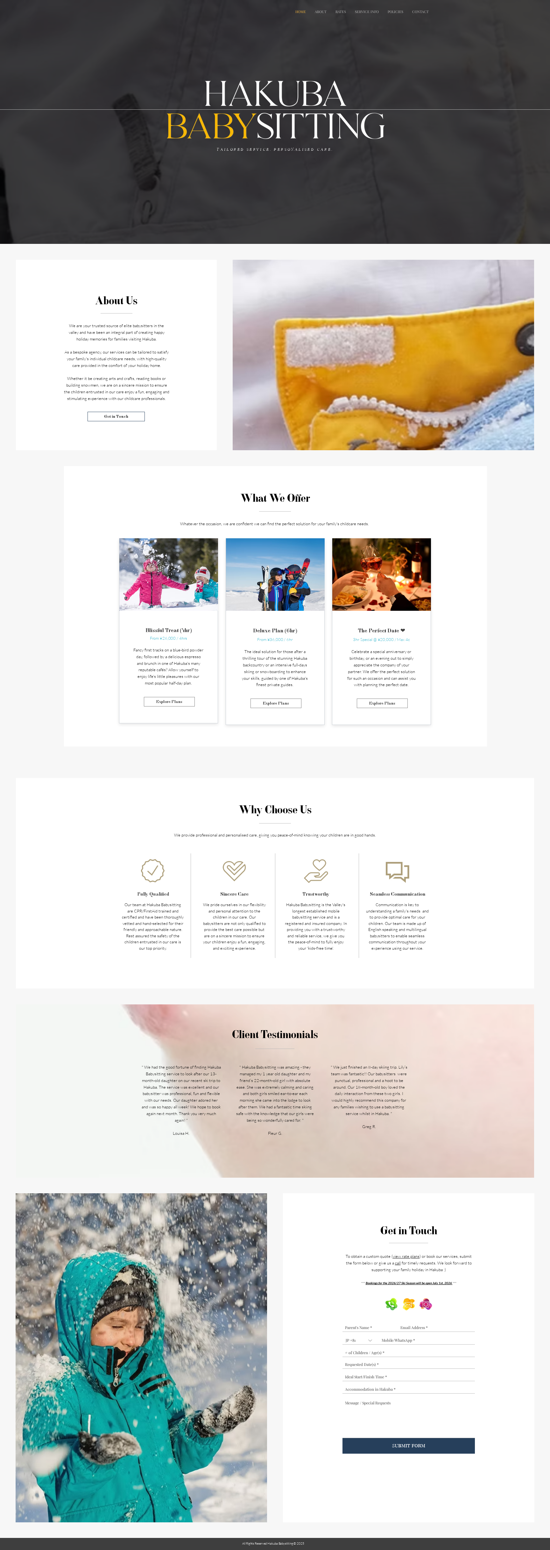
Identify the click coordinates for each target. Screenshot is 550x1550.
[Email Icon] (408, 1304)
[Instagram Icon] (426, 1304)
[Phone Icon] (391, 1304)
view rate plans (406, 1256)
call (398, 1262)
